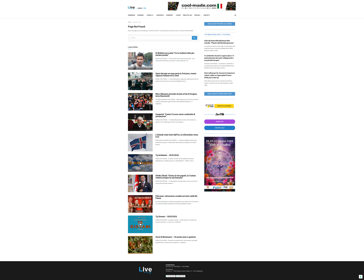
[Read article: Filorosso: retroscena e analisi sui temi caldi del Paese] (140, 204)
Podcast (197, 15)
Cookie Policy (181, 276)
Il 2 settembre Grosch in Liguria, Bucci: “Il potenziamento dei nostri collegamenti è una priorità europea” (219, 58)
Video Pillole (187, 15)
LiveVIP (178, 15)
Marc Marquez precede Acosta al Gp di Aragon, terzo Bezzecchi (176, 95)
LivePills (150, 15)
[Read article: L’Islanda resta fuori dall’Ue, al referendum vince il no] (140, 142)
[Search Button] (235, 15)
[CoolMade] (202, 6)
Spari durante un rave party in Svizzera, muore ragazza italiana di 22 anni (175, 74)
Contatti (206, 15)
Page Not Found (137, 22)
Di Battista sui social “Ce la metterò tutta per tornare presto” (174, 54)
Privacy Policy (171, 276)
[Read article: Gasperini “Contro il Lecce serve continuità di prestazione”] (140, 122)
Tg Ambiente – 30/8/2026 (167, 155)
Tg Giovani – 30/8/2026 (166, 216)
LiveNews (140, 15)
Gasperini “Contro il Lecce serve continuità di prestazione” (175, 115)
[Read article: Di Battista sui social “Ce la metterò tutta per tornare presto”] (140, 61)
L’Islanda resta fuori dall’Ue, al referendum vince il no (176, 136)
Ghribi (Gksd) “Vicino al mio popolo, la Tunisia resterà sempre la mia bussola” (175, 176)
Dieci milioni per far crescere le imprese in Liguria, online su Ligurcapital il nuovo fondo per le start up (219, 75)
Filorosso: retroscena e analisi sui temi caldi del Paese (176, 197)
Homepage (131, 15)
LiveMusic (169, 15)
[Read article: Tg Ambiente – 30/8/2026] (140, 163)
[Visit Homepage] (137, 6)
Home (129, 22)
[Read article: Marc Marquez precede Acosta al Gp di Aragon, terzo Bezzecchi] (140, 102)
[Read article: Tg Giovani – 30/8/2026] (140, 224)
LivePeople (160, 15)
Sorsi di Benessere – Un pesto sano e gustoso (175, 237)
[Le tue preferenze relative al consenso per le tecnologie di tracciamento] (360, 276)
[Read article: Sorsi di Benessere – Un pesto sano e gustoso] (140, 245)
